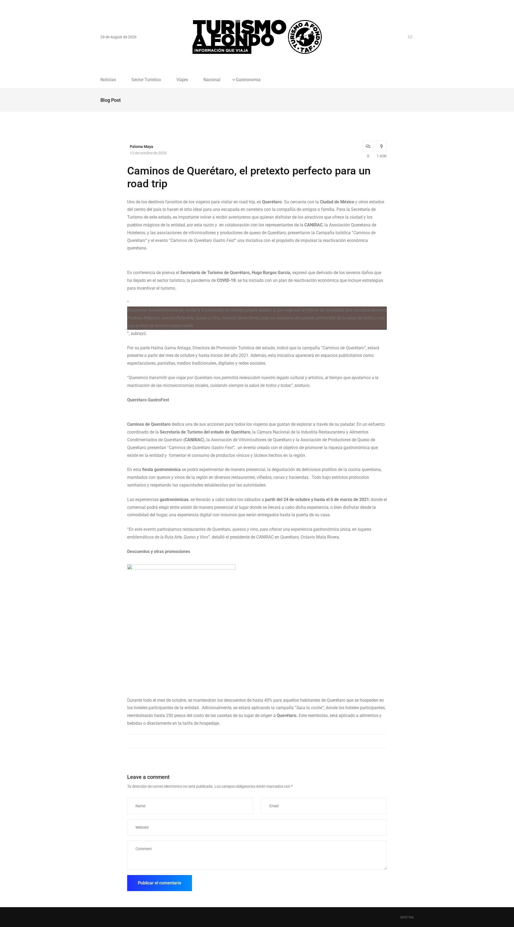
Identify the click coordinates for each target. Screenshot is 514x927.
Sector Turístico (146, 80)
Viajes (182, 80)
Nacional (211, 80)
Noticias (108, 80)
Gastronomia (248, 80)
